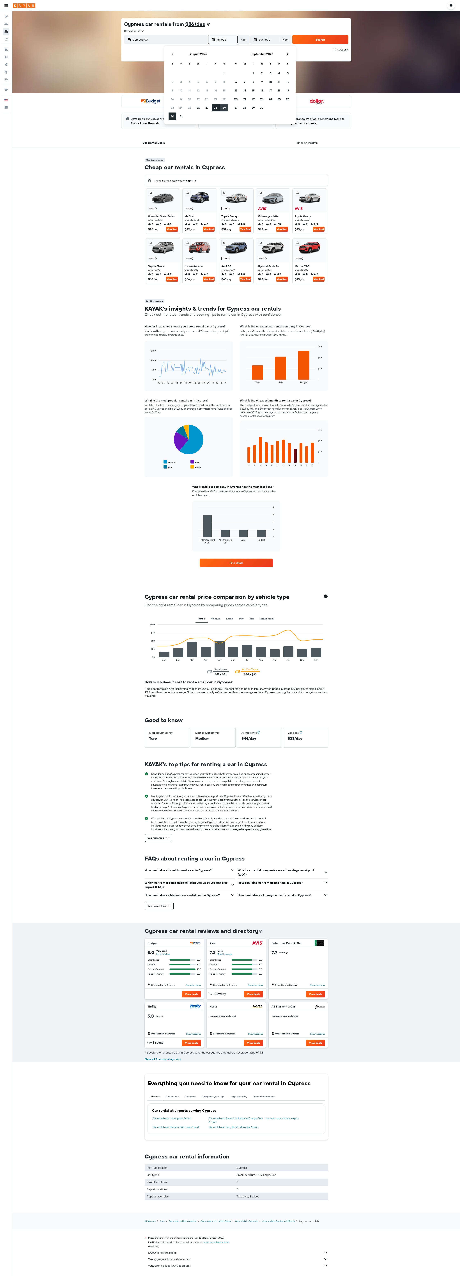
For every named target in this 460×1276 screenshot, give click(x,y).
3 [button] (181, 82)
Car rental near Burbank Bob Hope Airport (176, 1127)
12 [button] (198, 90)
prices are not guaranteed (216, 1242)
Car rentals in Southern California (278, 1221)
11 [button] (189, 90)
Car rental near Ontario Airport (282, 1118)
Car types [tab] (190, 1096)
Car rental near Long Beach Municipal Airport (234, 1127)
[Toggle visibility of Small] (195, 467)
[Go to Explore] (6, 72)
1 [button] (224, 73)
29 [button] (224, 107)
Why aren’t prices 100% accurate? (169, 1265)
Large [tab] (229, 618)
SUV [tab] (241, 618)
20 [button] (207, 99)
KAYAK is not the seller (162, 1252)
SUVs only (342, 49)
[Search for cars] (6, 31)
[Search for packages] (6, 39)
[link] (236, 563)
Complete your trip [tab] (213, 1096)
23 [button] (172, 107)
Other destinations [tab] (264, 1096)
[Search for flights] (6, 16)
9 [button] (172, 90)
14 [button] (215, 90)
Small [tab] (201, 618)
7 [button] (215, 82)
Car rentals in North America (182, 1221)
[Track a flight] (6, 79)
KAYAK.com (150, 1221)
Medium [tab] (215, 618)
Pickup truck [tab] (266, 618)
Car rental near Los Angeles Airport (172, 1118)
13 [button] (207, 90)
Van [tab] (251, 618)
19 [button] (198, 99)
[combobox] (134, 31)
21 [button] (215, 99)
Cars (162, 1221)
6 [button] (207, 82)
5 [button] (198, 82)
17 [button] (181, 99)
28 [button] (215, 107)
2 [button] (172, 82)
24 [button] (181, 107)
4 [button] (189, 82)
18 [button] (189, 99)
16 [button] (172, 99)
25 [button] (189, 107)
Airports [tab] (155, 1096)
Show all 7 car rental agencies (163, 1059)
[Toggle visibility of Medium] (170, 462)
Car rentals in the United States (216, 1221)
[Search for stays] (6, 24)
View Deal (172, 229)
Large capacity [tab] (238, 1096)
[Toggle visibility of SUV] (194, 462)
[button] (6, 6)
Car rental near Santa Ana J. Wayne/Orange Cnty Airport (236, 1120)
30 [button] (172, 116)
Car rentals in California (246, 1221)
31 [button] (181, 116)
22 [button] (224, 99)
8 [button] (224, 82)
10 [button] (181, 90)
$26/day (195, 24)
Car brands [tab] (172, 1096)
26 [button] (198, 107)
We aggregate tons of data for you (169, 1259)
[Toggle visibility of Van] (168, 467)
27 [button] (206, 107)
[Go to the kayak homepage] (24, 5)
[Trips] (6, 89)
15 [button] (224, 90)
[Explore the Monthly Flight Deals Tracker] (6, 64)
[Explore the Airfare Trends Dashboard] (6, 57)
